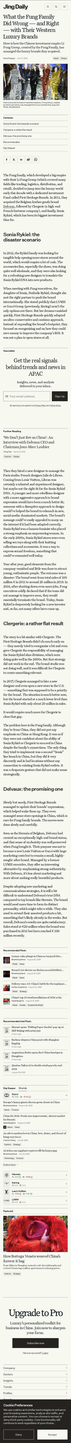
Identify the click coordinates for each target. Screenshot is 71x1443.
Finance (15, 1110)
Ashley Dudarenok (19, 987)
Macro (6, 1110)
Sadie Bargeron (18, 1001)
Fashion (7, 456)
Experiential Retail (35, 1005)
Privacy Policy (40, 405)
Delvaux (9, 206)
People (64, 58)
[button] (48, 6)
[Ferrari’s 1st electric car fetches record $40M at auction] (6, 974)
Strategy (23, 991)
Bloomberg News (18, 959)
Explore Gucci (9, 1164)
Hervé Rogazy (9, 58)
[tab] (23, 1088)
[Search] (56, 6)
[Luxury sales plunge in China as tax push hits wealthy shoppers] (6, 960)
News (22, 964)
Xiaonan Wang (9, 1140)
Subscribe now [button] (35, 1343)
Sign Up (60, 396)
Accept (52, 1434)
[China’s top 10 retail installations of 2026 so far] (6, 1001)
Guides (23, 1005)
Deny (19, 1434)
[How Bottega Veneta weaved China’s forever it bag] (35, 1234)
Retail (56, 58)
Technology (9, 1158)
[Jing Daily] (15, 7)
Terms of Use (55, 405)
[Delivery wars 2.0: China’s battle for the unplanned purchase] (6, 987)
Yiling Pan (7, 452)
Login (45, 1352)
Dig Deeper (9, 148)
